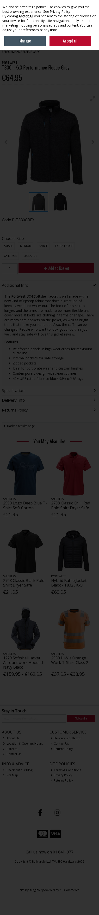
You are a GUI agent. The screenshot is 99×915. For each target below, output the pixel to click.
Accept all (70, 41)
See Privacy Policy (56, 11)
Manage (25, 41)
